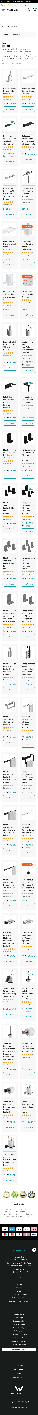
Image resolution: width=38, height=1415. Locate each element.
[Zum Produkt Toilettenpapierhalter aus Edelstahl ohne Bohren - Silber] (28, 1031)
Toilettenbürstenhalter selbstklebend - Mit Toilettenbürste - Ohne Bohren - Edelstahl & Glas (9, 1051)
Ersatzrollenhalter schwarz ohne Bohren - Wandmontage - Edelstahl (28, 347)
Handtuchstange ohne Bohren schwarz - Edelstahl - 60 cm (9, 885)
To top (34, 1250)
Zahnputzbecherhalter (19, 1341)
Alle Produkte (19, 1314)
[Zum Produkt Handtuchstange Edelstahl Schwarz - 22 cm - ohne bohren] (28, 760)
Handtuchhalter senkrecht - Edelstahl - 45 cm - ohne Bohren (9, 669)
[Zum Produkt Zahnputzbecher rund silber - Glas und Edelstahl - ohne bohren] (28, 1090)
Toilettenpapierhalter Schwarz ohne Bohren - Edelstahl (9, 1106)
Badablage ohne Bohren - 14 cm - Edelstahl (9, 91)
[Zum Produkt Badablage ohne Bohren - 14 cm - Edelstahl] (9, 76)
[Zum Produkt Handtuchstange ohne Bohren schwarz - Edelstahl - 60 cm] (9, 868)
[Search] (28, 9)
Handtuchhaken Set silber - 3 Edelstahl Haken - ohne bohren (9, 563)
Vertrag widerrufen (19, 1349)
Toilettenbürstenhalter (19, 1334)
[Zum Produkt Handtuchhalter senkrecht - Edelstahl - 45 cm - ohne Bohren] (9, 652)
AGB (19, 1291)
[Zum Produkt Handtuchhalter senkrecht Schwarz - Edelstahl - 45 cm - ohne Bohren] (28, 652)
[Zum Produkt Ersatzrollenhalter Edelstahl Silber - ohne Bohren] (9, 330)
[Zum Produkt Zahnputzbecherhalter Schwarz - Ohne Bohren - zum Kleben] (9, 1142)
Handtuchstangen (19, 1328)
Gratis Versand (7, 1)
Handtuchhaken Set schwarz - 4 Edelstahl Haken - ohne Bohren (28, 508)
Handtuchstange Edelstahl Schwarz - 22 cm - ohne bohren (28, 777)
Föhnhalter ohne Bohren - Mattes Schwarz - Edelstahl (9, 402)
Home (3, 26)
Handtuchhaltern (19, 1324)
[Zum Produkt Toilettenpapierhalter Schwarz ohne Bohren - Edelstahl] (9, 1090)
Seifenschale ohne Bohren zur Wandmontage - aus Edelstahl (28, 937)
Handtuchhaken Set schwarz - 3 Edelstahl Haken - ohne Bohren (9, 508)
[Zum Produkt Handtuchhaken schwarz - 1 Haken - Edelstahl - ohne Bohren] (9, 438)
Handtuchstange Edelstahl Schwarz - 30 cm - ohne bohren (9, 829)
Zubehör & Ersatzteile (19, 1345)
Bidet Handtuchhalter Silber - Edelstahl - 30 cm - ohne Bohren (9, 193)
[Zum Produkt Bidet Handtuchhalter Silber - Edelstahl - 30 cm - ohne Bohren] (9, 176)
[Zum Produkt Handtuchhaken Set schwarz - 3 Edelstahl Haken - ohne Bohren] (9, 491)
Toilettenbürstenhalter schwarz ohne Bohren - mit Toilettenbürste (28, 993)
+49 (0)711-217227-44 (19, 1259)
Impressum (19, 1288)
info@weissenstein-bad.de (19, 1272)
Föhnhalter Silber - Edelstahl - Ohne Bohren (28, 399)
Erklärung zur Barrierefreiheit (19, 1301)
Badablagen (19, 1318)
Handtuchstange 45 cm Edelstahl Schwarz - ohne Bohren (9, 777)
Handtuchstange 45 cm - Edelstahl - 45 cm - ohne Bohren (27, 721)
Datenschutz (19, 1369)
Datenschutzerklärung (19, 1294)
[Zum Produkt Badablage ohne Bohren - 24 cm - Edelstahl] (28, 76)
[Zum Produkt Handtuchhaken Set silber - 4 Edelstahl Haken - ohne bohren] (28, 546)
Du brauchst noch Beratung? (12, 63)
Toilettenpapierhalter (19, 1338)
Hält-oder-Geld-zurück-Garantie (23, 1)
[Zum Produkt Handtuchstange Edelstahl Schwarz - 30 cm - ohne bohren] (9, 813)
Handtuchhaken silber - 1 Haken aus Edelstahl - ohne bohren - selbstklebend (9, 616)
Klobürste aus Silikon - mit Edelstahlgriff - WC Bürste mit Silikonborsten (28, 885)
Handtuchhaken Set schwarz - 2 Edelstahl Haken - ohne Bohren (28, 455)
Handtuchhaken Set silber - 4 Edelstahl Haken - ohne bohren (28, 563)
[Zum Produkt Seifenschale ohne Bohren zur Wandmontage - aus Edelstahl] (28, 921)
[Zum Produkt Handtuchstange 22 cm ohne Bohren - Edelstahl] (9, 705)
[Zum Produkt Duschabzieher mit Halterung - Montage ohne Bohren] (28, 176)
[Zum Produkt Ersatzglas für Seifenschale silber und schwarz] (9, 229)
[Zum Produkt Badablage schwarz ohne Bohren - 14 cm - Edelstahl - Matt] (28, 124)
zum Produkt (10, 109)
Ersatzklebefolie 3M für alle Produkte (27, 294)
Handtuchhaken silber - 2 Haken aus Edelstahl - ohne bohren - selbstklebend (28, 616)
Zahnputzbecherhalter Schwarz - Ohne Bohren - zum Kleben (9, 1159)
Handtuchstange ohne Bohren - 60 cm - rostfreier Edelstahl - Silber (28, 829)
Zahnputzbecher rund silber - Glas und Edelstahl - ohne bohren (28, 1106)
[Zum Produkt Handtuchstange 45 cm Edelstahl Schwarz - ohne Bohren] (9, 760)
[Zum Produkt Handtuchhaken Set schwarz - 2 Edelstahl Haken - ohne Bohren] (28, 438)
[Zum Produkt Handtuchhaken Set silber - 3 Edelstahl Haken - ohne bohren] (9, 546)
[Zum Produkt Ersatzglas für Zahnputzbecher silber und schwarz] (9, 280)
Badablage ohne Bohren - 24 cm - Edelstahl (28, 91)
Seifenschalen (19, 1331)
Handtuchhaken (19, 1321)
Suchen (19, 1284)
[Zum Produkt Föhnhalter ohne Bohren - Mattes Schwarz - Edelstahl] (9, 385)
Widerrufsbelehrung (19, 1298)
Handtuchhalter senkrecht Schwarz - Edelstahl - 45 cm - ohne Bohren (28, 669)
